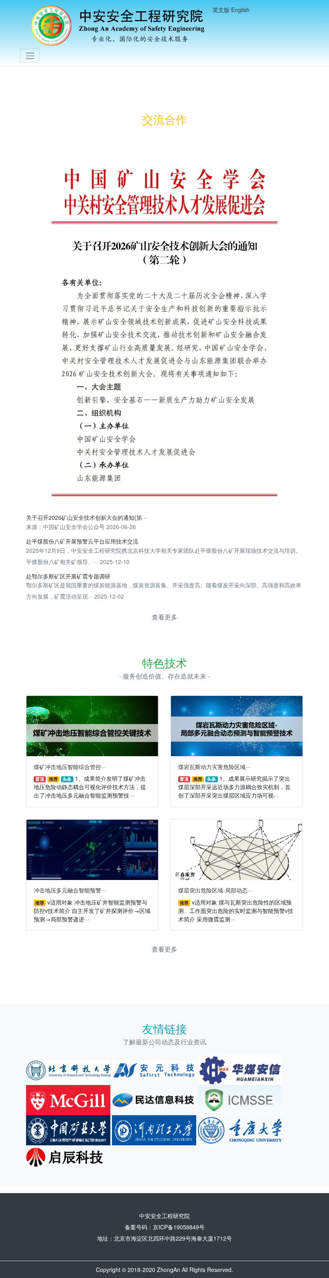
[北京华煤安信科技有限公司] (240, 1069)
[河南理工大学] (154, 1129)
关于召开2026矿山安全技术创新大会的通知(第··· (86, 517)
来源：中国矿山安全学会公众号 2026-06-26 (81, 527)
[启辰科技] (68, 1157)
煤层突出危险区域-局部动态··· (215, 890)
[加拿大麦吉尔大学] (68, 1099)
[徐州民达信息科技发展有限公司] (154, 1099)
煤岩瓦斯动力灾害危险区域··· (214, 767)
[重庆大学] (240, 1129)
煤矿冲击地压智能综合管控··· (70, 767)
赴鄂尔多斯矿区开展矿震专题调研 (68, 576)
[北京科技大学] (68, 1069)
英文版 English (231, 10)
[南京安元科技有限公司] (154, 1069)
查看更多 (164, 617)
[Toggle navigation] (30, 56)
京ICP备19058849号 (179, 1227)
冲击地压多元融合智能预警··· (70, 890)
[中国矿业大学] (68, 1129)
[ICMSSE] (240, 1099)
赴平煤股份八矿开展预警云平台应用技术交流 (82, 541)
